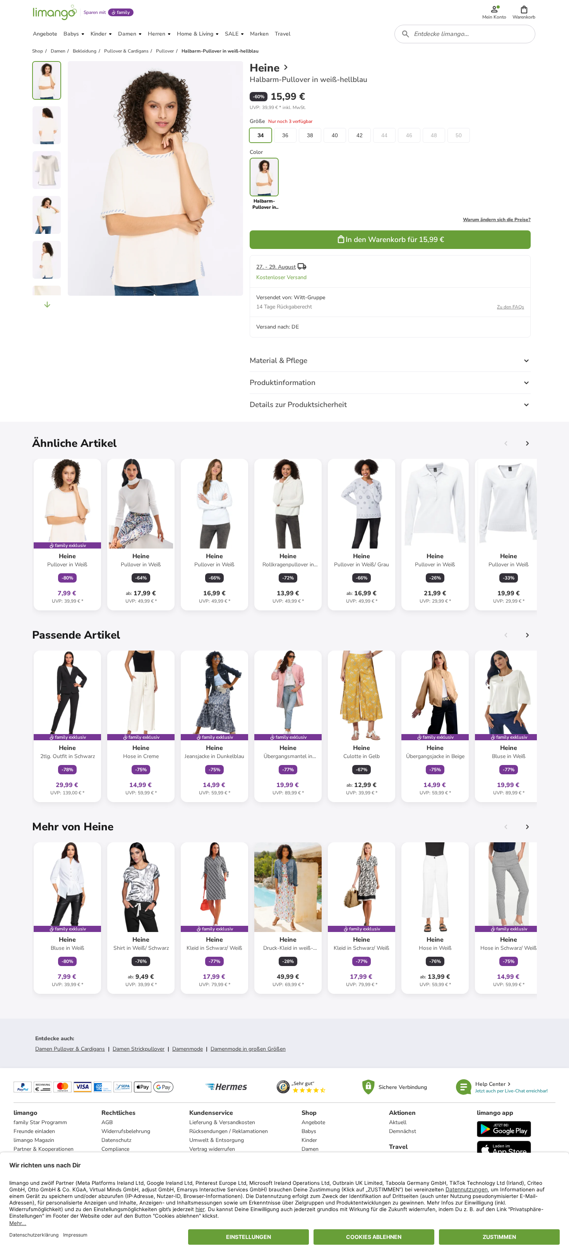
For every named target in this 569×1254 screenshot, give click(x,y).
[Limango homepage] (55, 12)
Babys (309, 1131)
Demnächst (402, 1131)
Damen (310, 1149)
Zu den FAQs (510, 307)
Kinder (309, 1140)
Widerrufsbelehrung (125, 1131)
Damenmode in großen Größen (248, 1049)
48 (434, 135)
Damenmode (187, 1049)
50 (459, 135)
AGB (107, 1122)
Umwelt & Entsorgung (216, 1140)
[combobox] (464, 34)
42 (359, 135)
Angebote (313, 1122)
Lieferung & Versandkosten (222, 1122)
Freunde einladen (34, 1131)
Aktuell (397, 1122)
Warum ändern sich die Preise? (497, 219)
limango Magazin (34, 1140)
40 (335, 135)
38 (310, 135)
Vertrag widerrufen (212, 1149)
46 (409, 135)
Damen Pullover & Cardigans (70, 1049)
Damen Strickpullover (139, 1049)
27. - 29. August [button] (276, 267)
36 (285, 135)
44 (384, 135)
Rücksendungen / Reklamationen (228, 1131)
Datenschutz (116, 1140)
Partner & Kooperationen (44, 1149)
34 (260, 135)
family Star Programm (40, 1122)
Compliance (115, 1149)
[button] (523, 12)
